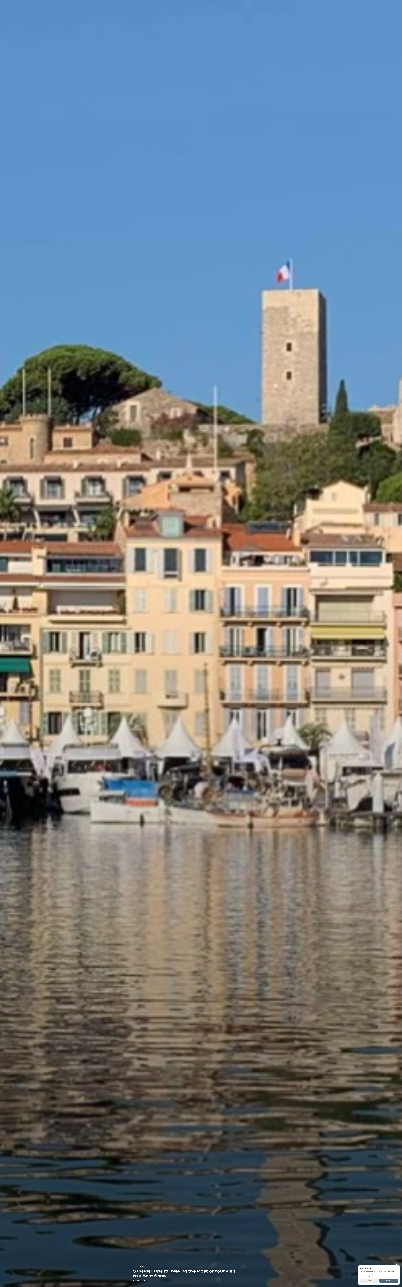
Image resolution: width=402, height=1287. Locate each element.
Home (135, 1266)
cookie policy (385, 1276)
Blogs (142, 1266)
